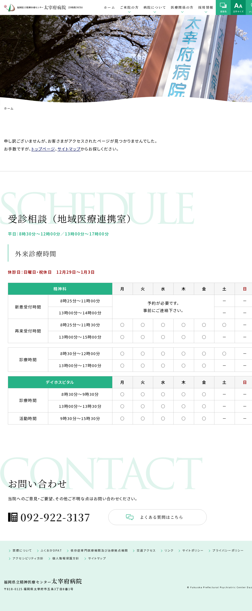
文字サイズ (238, 11)
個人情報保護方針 (66, 558)
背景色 (223, 11)
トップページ (43, 149)
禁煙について (22, 550)
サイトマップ (69, 149)
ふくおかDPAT (51, 550)
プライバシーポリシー (228, 550)
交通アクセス (146, 550)
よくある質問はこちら (161, 517)
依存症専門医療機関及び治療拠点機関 (99, 550)
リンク (169, 550)
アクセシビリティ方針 (28, 558)
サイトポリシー (193, 550)
